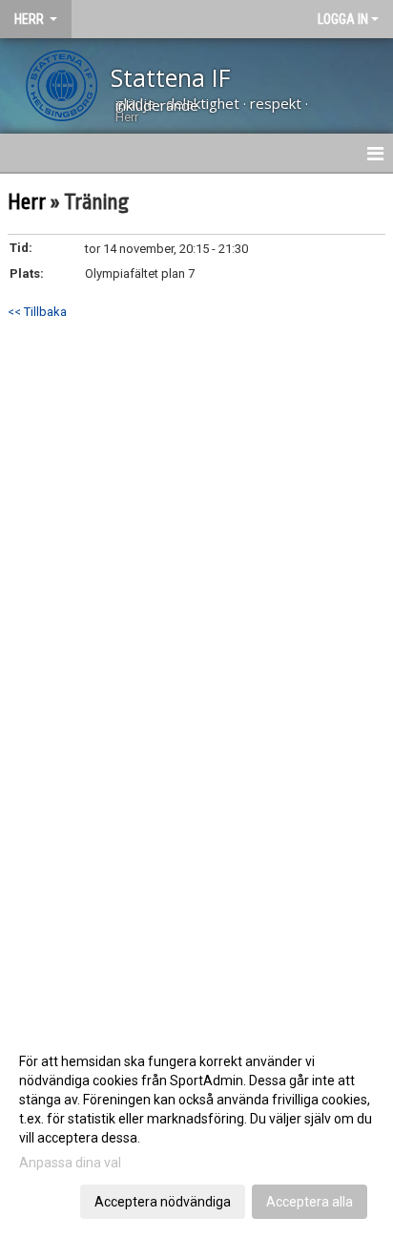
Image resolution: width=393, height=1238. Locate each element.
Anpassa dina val (70, 1162)
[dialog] (196, 1130)
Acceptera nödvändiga (162, 1201)
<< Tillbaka (37, 311)
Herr (29, 202)
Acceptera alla (309, 1201)
